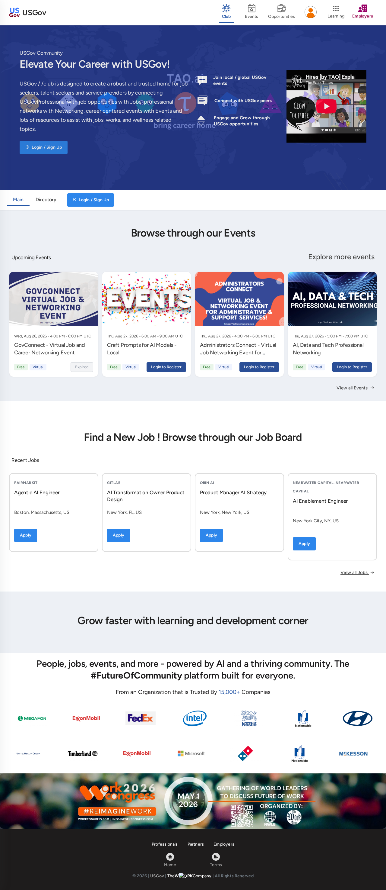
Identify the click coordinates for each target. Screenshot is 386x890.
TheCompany (189, 876)
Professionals (165, 844)
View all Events (353, 388)
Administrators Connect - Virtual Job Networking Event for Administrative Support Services (238, 352)
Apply (25, 535)
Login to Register (166, 367)
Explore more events (341, 256)
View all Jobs (354, 572)
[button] (311, 13)
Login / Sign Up (46, 147)
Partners (196, 844)
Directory (46, 199)
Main (18, 199)
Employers (224, 844)
